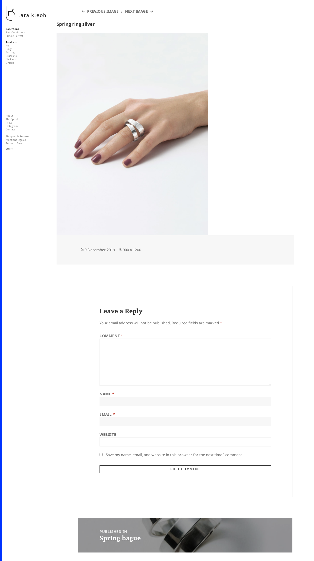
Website (108, 434)
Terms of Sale (14, 143)
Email (107, 414)
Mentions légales (16, 139)
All (7, 45)
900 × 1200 (132, 249)
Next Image (136, 11)
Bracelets (11, 56)
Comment (111, 335)
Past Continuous (16, 32)
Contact (10, 129)
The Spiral (12, 119)
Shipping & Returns (17, 136)
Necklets (11, 59)
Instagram (12, 126)
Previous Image (103, 11)
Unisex (10, 62)
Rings (9, 49)
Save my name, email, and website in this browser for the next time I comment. (174, 454)
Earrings (11, 52)
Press (9, 122)
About (9, 115)
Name (107, 394)
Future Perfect (14, 35)
